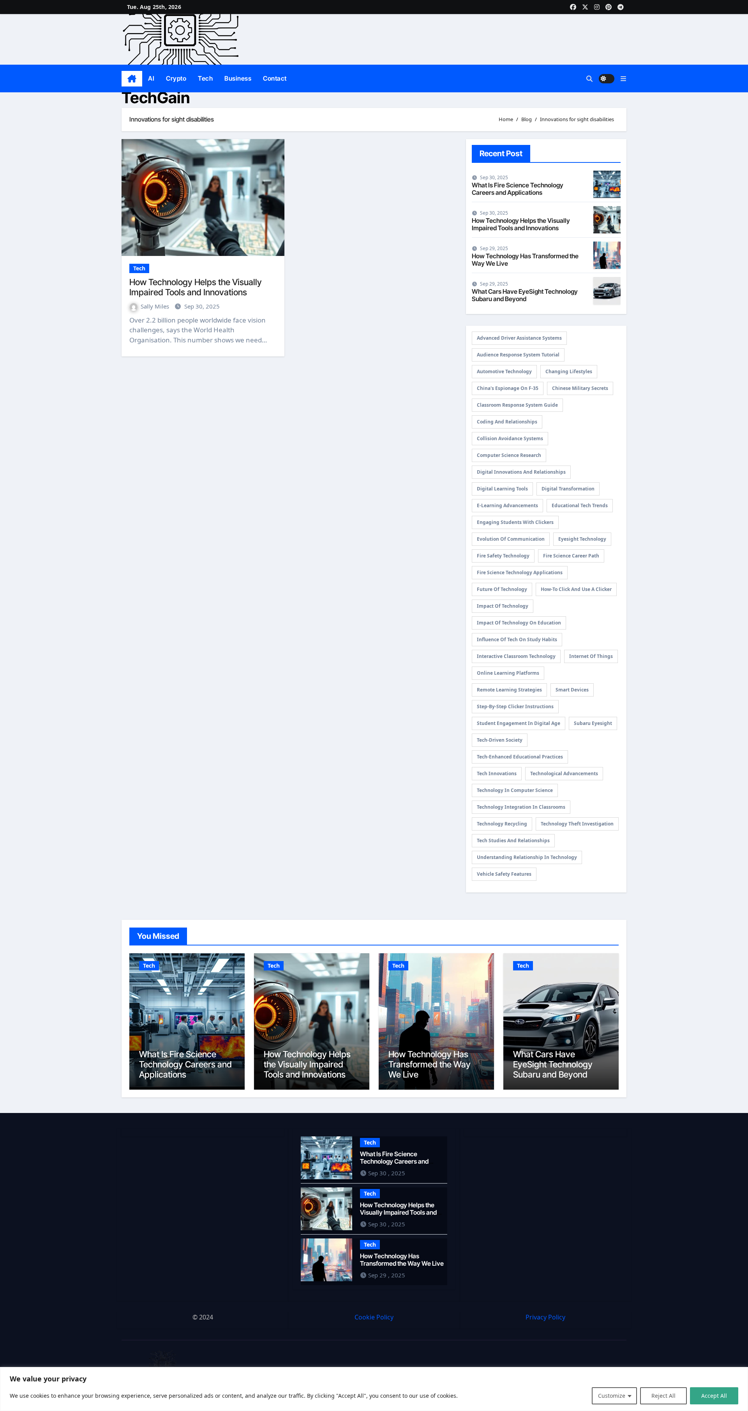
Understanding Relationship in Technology (527, 857)
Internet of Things (591, 656)
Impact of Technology (502, 606)
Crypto (176, 78)
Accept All (714, 1395)
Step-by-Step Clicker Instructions (515, 706)
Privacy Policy (545, 1317)
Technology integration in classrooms (521, 807)
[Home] (132, 78)
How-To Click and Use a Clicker (576, 589)
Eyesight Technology (582, 539)
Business (237, 78)
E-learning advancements (507, 505)
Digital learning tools (502, 488)
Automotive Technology (504, 371)
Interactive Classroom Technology (516, 656)
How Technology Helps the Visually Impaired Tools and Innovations (195, 287)
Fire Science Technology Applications (520, 572)
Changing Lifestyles (568, 371)
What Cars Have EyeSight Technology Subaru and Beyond (525, 295)
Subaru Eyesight (593, 723)
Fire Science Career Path (571, 555)
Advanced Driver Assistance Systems (519, 338)
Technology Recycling (502, 823)
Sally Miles (156, 306)
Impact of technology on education (519, 622)
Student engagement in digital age (518, 723)
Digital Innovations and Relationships (521, 472)
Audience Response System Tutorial (518, 354)
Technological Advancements (564, 773)
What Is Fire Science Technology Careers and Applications (517, 188)
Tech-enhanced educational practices (520, 756)
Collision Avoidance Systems (510, 438)
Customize (611, 1395)
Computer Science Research (509, 455)
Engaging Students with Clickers (515, 522)
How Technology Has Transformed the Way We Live (525, 259)
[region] (374, 1389)
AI (151, 78)
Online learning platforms (508, 673)
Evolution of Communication (511, 539)
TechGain (156, 97)
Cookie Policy (374, 1317)
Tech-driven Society (499, 740)
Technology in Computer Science (515, 790)
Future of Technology (502, 589)
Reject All (663, 1395)
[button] (623, 78)
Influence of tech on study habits (517, 639)
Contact (275, 78)
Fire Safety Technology (503, 555)
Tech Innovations (497, 773)
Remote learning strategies (509, 689)
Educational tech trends (580, 505)
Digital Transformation (568, 488)
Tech (205, 78)
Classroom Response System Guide (517, 405)
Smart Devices (572, 689)
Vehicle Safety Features (504, 874)
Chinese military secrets (580, 388)
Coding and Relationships (507, 421)
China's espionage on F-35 (507, 388)
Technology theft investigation (577, 823)
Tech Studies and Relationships (513, 840)
